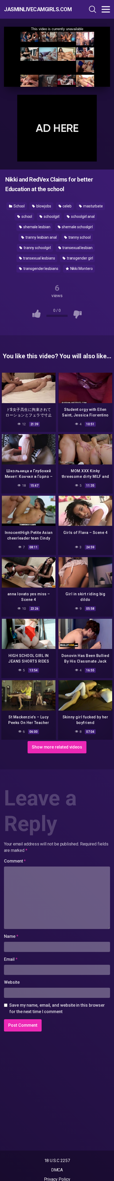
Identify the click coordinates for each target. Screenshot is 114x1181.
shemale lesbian (36, 227)
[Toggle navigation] (106, 9)
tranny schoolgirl (37, 248)
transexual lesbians (38, 258)
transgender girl (79, 258)
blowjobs (43, 206)
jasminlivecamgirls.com (36, 9)
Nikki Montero (81, 268)
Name (11, 936)
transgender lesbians (40, 268)
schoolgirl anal (82, 216)
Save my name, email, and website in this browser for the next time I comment (57, 1008)
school (26, 216)
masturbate (92, 206)
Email (10, 959)
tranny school (79, 237)
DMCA (57, 1169)
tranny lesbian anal (40, 237)
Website (11, 982)
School (19, 206)
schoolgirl (51, 216)
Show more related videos (57, 747)
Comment (15, 861)
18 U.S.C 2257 (57, 1160)
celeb (67, 206)
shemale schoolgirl (77, 227)
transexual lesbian (77, 248)
